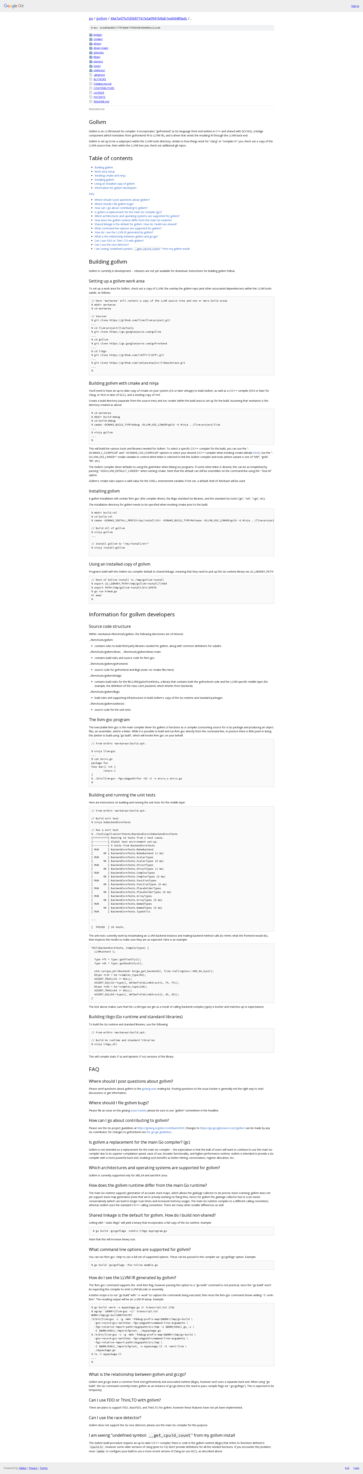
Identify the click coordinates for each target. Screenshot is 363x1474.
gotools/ (99, 52)
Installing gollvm (104, 179)
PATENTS (99, 97)
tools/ (97, 66)
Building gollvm (104, 167)
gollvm (101, 18)
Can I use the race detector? (112, 244)
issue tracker (138, 1110)
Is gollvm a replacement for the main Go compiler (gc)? (128, 212)
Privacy (33, 1468)
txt (347, 1468)
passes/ (98, 61)
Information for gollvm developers (116, 188)
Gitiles (22, 1468)
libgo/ (97, 57)
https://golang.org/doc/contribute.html (160, 1128)
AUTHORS (100, 79)
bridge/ (98, 35)
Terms (44, 1468)
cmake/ (98, 39)
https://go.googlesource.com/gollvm (222, 1128)
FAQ (91, 194)
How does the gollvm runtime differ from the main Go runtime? (133, 220)
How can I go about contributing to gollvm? (121, 208)
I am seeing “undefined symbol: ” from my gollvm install (142, 249)
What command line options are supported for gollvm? (128, 228)
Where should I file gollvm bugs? (114, 204)
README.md (101, 101)
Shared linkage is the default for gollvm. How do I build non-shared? (136, 224)
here (256, 452)
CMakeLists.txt (103, 84)
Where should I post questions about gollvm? (122, 200)
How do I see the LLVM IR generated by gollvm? (124, 232)
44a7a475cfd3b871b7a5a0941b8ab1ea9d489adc (148, 18)
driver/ (97, 43)
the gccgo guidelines (159, 1132)
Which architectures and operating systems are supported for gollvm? (137, 216)
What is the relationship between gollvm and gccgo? (126, 236)
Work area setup (105, 171)
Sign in (355, 6)
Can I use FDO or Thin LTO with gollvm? (119, 240)
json (356, 1468)
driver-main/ (101, 48)
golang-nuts (149, 1088)
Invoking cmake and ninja (110, 175)
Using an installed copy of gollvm (115, 183)
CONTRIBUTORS (104, 88)
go (91, 18)
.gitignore (99, 75)
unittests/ (99, 70)
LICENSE (99, 92)
